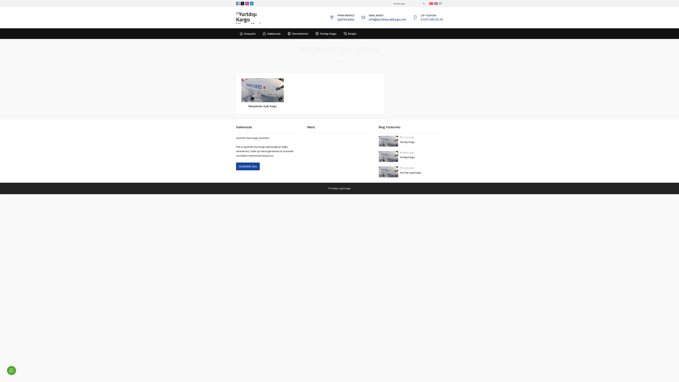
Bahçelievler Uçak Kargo (262, 106)
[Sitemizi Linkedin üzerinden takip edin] (251, 3)
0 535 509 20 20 (432, 19)
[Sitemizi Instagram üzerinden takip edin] (247, 3)
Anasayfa (324, 58)
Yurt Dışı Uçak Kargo (410, 172)
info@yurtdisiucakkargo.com (387, 19)
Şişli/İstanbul (345, 19)
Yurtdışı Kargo (407, 142)
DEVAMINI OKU (248, 166)
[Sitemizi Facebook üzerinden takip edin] (238, 3)
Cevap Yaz (33, 354)
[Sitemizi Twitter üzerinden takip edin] (242, 3)
